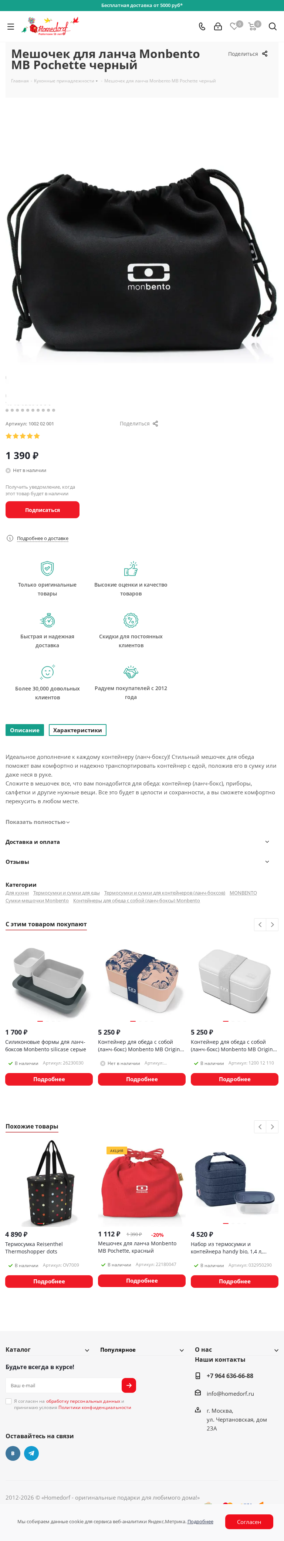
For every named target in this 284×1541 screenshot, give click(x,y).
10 (53, 410)
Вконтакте (13, 1453)
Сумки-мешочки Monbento (37, 900)
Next (272, 925)
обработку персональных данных (83, 1401)
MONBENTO (243, 892)
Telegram (31, 1453)
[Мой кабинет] (218, 26)
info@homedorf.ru (230, 1393)
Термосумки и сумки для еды (66, 892)
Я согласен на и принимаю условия (72, 1404)
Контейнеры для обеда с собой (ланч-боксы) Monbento (136, 900)
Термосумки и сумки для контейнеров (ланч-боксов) (164, 892)
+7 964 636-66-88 (230, 1376)
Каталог (18, 1349)
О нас (203, 1349)
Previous (260, 925)
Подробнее (200, 1521)
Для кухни (17, 892)
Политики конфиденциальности (94, 1407)
